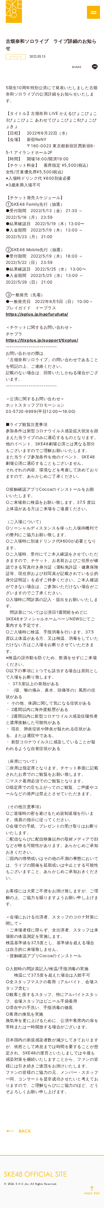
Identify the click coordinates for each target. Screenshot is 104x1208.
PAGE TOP (92, 1193)
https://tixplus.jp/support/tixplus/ (42, 340)
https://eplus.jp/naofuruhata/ (37, 314)
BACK (25, 1131)
